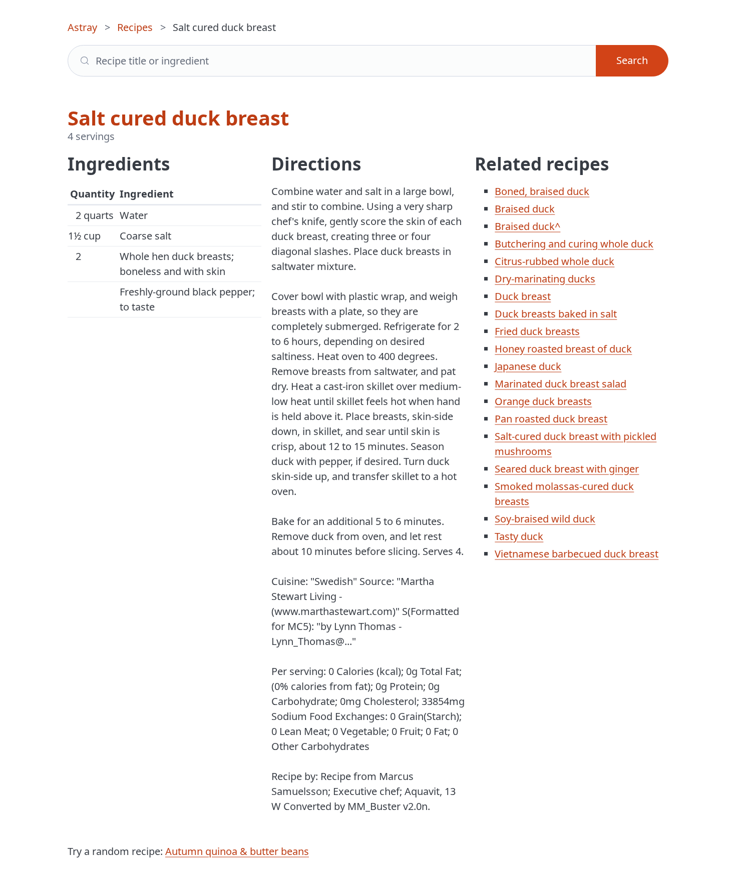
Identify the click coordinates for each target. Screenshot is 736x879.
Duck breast (523, 296)
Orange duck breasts (543, 401)
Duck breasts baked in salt (556, 313)
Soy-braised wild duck (545, 519)
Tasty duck (519, 536)
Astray (82, 27)
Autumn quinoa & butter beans (237, 851)
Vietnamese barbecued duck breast (576, 553)
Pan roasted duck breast (551, 419)
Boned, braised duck (542, 191)
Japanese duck (528, 366)
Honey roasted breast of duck (563, 349)
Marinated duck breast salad (560, 383)
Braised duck (525, 209)
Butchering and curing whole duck (574, 243)
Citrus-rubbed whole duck (554, 261)
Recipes (135, 27)
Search (632, 60)
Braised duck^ (527, 226)
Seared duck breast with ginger (567, 469)
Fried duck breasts (537, 331)
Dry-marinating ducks (545, 279)
